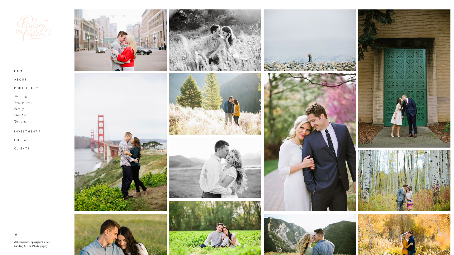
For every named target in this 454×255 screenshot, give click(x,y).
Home (19, 71)
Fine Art (20, 115)
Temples (20, 121)
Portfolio (24, 88)
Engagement (23, 102)
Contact (22, 140)
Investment (26, 131)
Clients (22, 148)
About (20, 79)
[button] (37, 87)
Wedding (20, 96)
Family (19, 108)
